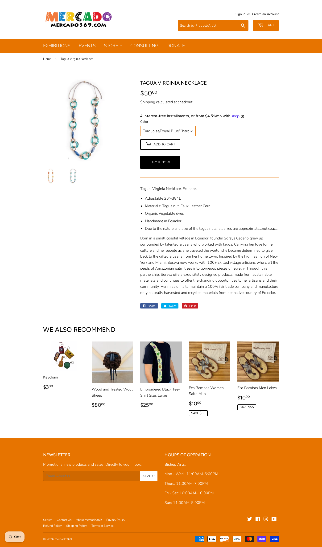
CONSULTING (144, 46)
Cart (269, 25)
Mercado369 (63, 539)
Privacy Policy (115, 520)
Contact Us (64, 520)
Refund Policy (52, 526)
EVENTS (87, 46)
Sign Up (148, 476)
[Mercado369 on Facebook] (257, 519)
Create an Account (265, 14)
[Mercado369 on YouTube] (274, 519)
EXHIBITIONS (56, 46)
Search (47, 520)
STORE (111, 46)
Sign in (240, 14)
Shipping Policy (76, 526)
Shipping (147, 102)
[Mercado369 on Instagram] (266, 519)
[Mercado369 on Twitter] (249, 519)
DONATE (176, 46)
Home (47, 59)
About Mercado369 (89, 520)
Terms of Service (102, 526)
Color (144, 121)
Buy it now (160, 162)
